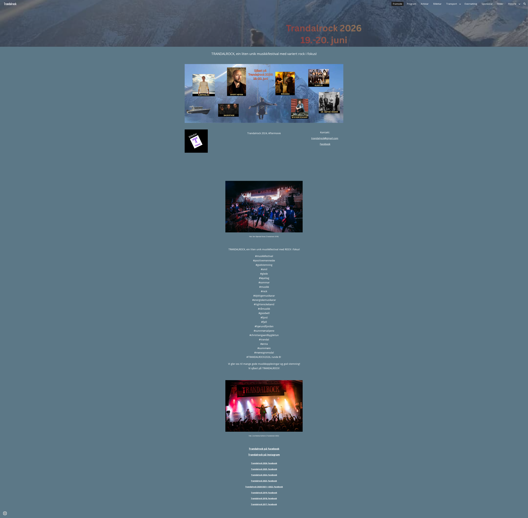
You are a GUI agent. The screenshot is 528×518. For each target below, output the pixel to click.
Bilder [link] (500, 3)
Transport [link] (451, 3)
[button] (524, 4)
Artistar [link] (425, 3)
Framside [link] (397, 3)
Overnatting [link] (470, 3)
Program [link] (411, 3)
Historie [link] (512, 3)
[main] (264, 53)
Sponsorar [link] (487, 3)
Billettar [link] (437, 3)
